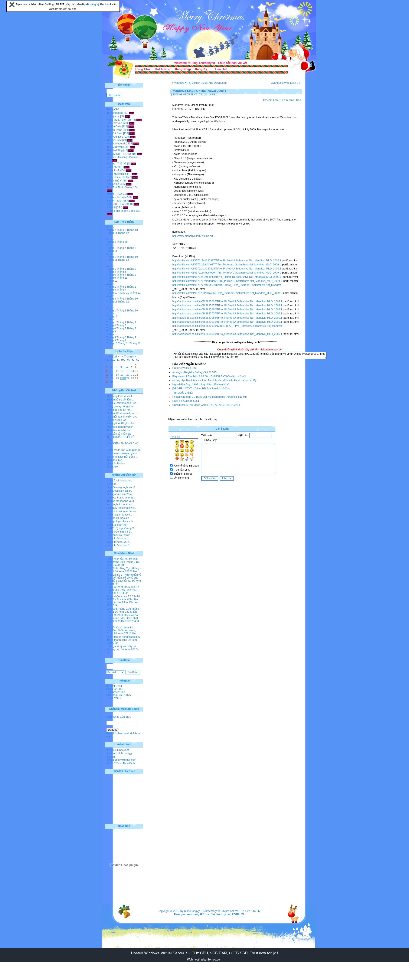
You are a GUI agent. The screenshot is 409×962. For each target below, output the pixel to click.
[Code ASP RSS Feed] (127, 167)
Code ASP (113, 167)
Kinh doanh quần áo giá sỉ (122, 453)
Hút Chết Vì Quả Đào (184, 368)
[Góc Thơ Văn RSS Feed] (131, 123)
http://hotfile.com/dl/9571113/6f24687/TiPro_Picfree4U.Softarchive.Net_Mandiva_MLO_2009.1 (226, 264)
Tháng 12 (123, 233)
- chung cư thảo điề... (119, 518)
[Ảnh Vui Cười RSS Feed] (132, 133)
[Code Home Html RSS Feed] (135, 177)
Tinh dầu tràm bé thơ (119, 430)
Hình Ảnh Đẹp (115, 136)
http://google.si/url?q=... (120, 494)
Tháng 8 (121, 230)
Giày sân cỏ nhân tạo (119, 433)
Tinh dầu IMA (114, 460)
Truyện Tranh (114, 129)
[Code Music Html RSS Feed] (134, 173)
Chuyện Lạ (113, 116)
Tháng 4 (111, 241)
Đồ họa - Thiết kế (117, 163)
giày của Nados (116, 463)
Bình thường (287, 100)
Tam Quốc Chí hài (182, 392)
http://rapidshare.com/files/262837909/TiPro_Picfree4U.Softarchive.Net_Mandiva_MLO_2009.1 (227, 321)
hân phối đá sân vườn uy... (122, 416)
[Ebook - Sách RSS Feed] (132, 200)
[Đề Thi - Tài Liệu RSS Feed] (135, 197)
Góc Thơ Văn (114, 123)
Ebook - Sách (114, 200)
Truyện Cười (114, 126)
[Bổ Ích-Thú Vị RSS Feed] (130, 180)
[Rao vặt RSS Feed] (125, 207)
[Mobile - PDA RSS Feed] (130, 193)
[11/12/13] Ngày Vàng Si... (122, 528)
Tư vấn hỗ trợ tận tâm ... (120, 399)
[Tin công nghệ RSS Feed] (131, 112)
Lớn (275, 100)
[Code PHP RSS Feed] (128, 170)
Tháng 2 (121, 256)
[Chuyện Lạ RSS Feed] (127, 116)
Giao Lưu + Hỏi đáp (118, 204)
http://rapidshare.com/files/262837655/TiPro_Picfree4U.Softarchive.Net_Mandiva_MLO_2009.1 (227, 305)
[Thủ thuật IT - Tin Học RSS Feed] (139, 153)
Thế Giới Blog (115, 150)
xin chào (112, 483)
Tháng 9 (111, 277)
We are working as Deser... (122, 511)
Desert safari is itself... (119, 514)
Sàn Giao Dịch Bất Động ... (122, 456)
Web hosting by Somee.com (204, 959)
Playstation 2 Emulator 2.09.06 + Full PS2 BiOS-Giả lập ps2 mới (209, 376)
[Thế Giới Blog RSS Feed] (131, 150)
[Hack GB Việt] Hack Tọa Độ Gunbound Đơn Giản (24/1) (123, 589)
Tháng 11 (111, 233)
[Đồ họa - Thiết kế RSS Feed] (133, 163)
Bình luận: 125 (114, 689)
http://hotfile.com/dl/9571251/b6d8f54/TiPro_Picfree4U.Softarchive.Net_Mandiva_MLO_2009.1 (226, 276)
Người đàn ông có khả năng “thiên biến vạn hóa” (200, 384)
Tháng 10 (132, 230)
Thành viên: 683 (115, 692)
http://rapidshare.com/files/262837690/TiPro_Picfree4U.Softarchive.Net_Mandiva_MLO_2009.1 (227, 309)
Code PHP (113, 170)
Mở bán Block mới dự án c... (123, 413)
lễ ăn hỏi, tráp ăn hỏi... (119, 409)
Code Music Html (117, 173)
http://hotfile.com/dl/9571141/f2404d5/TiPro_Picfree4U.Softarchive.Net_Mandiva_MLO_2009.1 (226, 268)
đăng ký (95, 4)
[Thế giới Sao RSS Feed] (129, 140)
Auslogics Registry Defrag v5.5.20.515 (194, 372)
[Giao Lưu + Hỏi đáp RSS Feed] (136, 204)
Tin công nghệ (115, 112)
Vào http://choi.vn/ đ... (119, 538)
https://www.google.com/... (122, 487)
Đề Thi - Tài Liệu (116, 197)
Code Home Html (117, 177)
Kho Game (113, 184)
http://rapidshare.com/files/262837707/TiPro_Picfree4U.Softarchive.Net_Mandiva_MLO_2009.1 (227, 313)
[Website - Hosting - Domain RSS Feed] (114, 160)
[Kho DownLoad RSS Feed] (136, 143)
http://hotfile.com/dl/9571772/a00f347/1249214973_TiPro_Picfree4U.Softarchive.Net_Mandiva (226, 285)
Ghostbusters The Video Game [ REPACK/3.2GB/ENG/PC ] (206, 404)
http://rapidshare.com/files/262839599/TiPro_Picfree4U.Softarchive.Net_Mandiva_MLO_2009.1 (227, 334)
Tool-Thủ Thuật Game (119, 187)
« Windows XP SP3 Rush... (186, 82)
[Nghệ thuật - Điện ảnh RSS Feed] (139, 119)
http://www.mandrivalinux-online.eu (192, 236)
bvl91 (212, 94)
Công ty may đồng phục (120, 406)
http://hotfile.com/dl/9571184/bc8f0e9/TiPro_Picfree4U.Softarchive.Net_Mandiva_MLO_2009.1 (226, 272)
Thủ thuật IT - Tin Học (119, 153)
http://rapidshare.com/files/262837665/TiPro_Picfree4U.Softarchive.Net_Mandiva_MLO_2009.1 (227, 301)
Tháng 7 (111, 230)
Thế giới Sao (114, 140)
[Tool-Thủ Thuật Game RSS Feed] (109, 190)
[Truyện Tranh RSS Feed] (132, 129)
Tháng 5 (121, 271)
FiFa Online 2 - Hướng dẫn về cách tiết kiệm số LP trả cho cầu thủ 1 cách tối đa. (124, 577)
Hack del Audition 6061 (185, 400)
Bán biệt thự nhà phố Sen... (122, 403)
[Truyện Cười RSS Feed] (131, 126)
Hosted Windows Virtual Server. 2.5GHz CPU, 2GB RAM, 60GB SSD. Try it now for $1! (204, 952)
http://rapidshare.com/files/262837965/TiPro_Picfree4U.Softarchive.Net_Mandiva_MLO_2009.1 (227, 317)
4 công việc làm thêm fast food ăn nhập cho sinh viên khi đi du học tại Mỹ (214, 380)
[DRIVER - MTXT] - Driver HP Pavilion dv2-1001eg (201, 388)
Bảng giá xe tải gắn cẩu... (121, 423)
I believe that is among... (121, 497)
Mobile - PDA (114, 193)
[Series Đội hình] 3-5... (119, 531)
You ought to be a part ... (121, 504)
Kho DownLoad (116, 143)
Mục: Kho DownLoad (214, 82)
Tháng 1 (111, 247)
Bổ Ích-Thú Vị (114, 180)
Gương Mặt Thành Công (121, 210)
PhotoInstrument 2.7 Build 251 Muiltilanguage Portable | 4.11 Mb (209, 396)
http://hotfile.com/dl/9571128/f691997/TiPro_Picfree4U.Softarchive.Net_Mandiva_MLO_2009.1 (226, 260)
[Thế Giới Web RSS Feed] (132, 146)
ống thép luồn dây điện (120, 426)
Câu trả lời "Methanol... (120, 480)
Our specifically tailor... (119, 490)
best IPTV (112, 466)
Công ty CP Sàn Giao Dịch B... (124, 449)
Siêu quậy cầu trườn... (119, 535)
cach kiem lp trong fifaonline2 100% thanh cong (124, 638)
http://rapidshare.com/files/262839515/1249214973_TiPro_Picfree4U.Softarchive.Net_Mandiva (227, 325)
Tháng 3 (131, 268)
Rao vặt (111, 207)
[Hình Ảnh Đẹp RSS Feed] (132, 136)
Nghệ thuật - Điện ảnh (119, 119)
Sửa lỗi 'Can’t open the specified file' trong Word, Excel (121, 630)
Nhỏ (298, 100)
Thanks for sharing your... (121, 501)
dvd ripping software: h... (121, 521)
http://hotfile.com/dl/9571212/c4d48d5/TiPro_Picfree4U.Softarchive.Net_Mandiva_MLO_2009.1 (227, 280)
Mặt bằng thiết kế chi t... (120, 396)
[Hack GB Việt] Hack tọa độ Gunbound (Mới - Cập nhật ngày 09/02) (122, 618)
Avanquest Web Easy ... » (286, 82)
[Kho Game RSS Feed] (128, 184)
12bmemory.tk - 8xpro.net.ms (220, 911)
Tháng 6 (111, 274)
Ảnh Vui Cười (114, 133)
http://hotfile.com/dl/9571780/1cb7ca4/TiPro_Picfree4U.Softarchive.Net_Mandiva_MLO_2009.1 (227, 293)
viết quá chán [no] (117, 524)
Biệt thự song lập (116, 420)
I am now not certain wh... (121, 507)
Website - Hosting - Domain (122, 157)
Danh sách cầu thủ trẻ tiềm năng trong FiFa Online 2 (122, 560)
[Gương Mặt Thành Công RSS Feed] (109, 213)
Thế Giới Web (115, 146)
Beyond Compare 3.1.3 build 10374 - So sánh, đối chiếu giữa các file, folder (123, 599)
